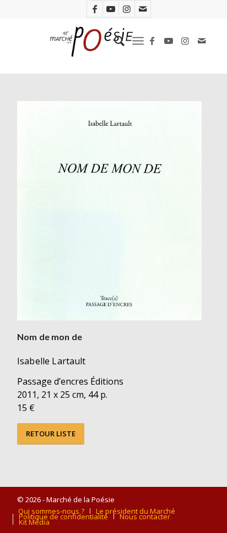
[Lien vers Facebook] (94, 9)
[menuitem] (114, 41)
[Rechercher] (114, 41)
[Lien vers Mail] (142, 9)
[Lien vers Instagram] (126, 9)
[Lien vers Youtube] (110, 9)
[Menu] (138, 40)
